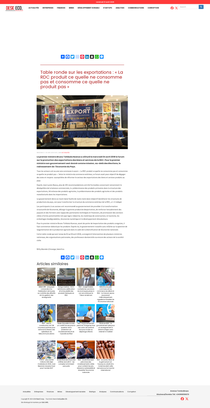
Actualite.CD (62, 399)
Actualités (34, 8)
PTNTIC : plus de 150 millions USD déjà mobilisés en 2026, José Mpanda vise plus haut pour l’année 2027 (46, 364)
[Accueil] (13, 8)
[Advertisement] (105, 30)
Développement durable (88, 8)
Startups (107, 8)
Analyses (120, 8)
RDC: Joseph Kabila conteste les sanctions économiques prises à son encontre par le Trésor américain (86, 291)
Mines (71, 8)
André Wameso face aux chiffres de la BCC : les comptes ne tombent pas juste (66, 363)
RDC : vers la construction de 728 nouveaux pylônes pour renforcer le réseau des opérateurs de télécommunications (46, 328)
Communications (136, 8)
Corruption (153, 8)
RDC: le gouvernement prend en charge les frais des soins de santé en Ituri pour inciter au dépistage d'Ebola (86, 327)
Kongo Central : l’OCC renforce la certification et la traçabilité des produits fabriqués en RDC (66, 291)
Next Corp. (40, 399)
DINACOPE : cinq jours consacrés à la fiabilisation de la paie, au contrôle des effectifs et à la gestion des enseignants (46, 292)
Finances (61, 8)
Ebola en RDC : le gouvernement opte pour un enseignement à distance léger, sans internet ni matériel (105, 327)
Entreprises (48, 8)
